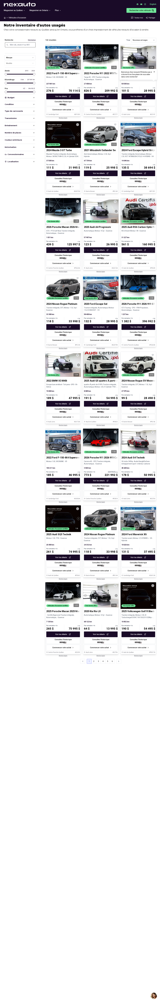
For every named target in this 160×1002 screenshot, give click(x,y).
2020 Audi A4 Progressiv (97, 227)
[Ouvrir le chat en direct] (154, 996)
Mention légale (63, 118)
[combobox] (20, 57)
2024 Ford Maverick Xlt (134, 534)
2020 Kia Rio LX (92, 611)
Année (7, 71)
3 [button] (98, 661)
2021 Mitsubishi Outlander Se (100, 150)
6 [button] (112, 661)
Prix (6, 88)
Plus (57, 10)
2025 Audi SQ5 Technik (58, 534)
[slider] (6, 74)
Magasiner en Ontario (38, 10)
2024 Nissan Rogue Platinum (61, 303)
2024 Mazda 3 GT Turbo (59, 150)
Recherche (9, 40)
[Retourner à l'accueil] (5, 18)
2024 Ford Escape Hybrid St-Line (139, 150)
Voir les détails (61, 96)
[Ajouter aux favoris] (77, 47)
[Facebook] (137, 4)
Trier (128, 40)
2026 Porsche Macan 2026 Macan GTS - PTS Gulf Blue (75, 227)
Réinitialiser (32, 40)
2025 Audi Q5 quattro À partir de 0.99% (105, 380)
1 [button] (89, 661)
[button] (119, 661)
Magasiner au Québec (13, 10)
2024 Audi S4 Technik (133, 457)
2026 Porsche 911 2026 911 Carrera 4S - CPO (108, 457)
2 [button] (93, 661)
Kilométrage (9, 80)
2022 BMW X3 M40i (56, 380)
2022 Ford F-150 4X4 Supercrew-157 (66, 457)
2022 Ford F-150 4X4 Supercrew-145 (66, 73)
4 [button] (103, 661)
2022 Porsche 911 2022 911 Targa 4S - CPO (107, 73)
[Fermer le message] (154, 72)
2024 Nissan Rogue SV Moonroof (140, 380)
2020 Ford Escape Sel (95, 303)
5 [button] (107, 661)
